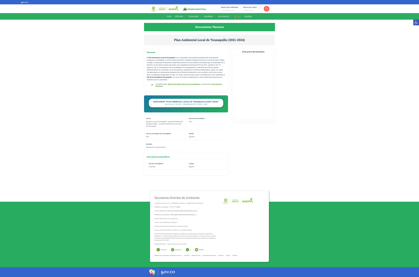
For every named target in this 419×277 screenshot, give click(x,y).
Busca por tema (250, 7)
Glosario (221, 255)
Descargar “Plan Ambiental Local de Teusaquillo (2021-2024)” (186, 103)
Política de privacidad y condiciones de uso (168, 255)
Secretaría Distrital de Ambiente (177, 198)
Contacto (187, 255)
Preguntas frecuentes (209, 255)
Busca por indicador (229, 7)
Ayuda (228, 255)
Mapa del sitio (196, 255)
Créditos (234, 255)
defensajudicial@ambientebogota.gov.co (183, 214)
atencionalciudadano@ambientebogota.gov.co (182, 211)
